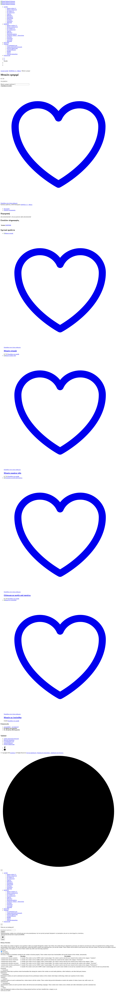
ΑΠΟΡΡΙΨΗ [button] (21, 934)
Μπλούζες (9, 15)
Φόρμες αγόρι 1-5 (11, 8)
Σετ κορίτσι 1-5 (11, 28)
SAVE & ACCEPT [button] (5, 990)
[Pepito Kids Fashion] (5, 750)
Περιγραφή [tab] (6, 208)
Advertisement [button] (4, 981)
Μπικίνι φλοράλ (10, 351)
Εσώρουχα (9, 21)
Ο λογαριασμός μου (12, 45)
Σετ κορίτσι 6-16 (11, 29)
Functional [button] (3, 968)
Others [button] (2, 986)
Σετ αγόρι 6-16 (10, 12)
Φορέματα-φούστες (12, 34)
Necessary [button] (3, 950)
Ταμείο (9, 52)
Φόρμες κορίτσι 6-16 (12, 27)
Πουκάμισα (10, 17)
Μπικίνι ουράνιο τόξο (12, 473)
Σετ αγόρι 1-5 (10, 11)
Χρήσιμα (6, 44)
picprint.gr (12, 752)
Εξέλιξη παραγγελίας (12, 48)
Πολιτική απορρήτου (12, 54)
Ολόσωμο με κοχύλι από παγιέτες (17, 595)
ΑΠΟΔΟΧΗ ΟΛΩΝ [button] (12, 934)
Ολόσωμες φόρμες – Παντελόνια (15, 35)
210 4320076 (7, 727)
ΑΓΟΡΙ (6, 7)
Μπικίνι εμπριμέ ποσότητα (7, 84)
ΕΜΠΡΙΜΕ (8, 225)
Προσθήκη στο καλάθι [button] (13, 354)
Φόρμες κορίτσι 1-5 (12, 25)
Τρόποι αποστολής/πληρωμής (14, 47)
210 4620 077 (15, 727)
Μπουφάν (9, 22)
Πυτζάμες (9, 19)
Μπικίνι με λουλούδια (12, 717)
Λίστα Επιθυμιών (11, 49)
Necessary (5, 951)
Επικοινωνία (7, 55)
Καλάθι (9, 51)
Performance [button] (4, 972)
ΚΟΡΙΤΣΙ (6, 24)
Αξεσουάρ (9, 39)
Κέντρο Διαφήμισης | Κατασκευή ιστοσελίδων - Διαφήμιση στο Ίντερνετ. (45, 752)
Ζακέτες (9, 14)
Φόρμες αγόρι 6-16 (12, 9)
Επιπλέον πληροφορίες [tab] (9, 210)
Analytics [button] (3, 977)
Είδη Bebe (6, 42)
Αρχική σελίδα (4, 71)
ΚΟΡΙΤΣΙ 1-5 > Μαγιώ (15, 71)
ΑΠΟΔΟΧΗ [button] (4, 934)
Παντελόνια (10, 18)
